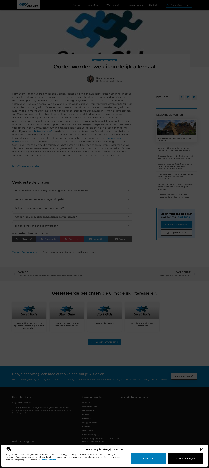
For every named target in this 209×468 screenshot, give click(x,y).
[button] (201, 449)
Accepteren (148, 458)
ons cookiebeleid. (49, 460)
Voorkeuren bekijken (185, 458)
